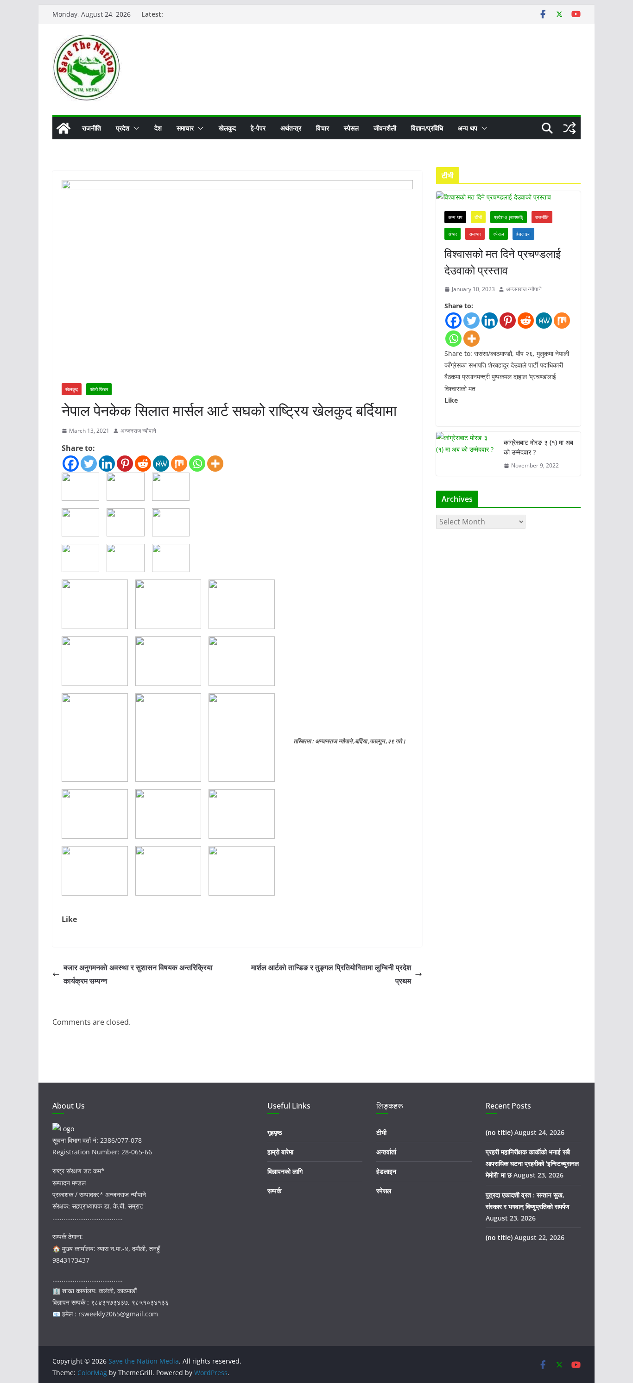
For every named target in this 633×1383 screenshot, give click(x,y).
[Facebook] (71, 463)
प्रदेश (122, 128)
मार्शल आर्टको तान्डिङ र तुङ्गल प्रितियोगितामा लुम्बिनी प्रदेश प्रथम (331, 974)
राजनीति (91, 128)
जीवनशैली (384, 128)
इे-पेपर (258, 128)
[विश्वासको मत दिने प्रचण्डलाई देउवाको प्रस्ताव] (508, 197)
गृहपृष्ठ (274, 1132)
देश (158, 128)
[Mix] (179, 463)
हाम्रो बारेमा (280, 1151)
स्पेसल (351, 128)
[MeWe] (161, 463)
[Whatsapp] (197, 463)
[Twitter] (89, 463)
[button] (134, 128)
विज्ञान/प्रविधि (427, 128)
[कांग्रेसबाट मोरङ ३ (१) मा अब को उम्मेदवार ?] (466, 454)
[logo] (63, 1128)
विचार (322, 128)
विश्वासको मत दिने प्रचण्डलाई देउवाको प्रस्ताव (502, 262)
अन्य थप (467, 128)
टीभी (478, 217)
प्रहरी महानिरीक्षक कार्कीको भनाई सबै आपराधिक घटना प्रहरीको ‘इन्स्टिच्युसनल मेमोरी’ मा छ (532, 1163)
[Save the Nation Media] (63, 128)
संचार (452, 233)
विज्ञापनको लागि (285, 1171)
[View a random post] (569, 128)
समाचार (185, 128)
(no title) (499, 1132)
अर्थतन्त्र (290, 128)
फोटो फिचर (99, 389)
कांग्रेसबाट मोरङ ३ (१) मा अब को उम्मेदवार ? (538, 447)
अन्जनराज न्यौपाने (138, 431)
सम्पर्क (274, 1190)
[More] (215, 463)
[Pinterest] (125, 463)
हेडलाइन (523, 233)
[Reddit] (143, 463)
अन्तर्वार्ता (386, 1151)
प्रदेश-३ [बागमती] (508, 217)
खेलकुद (227, 128)
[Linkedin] (107, 463)
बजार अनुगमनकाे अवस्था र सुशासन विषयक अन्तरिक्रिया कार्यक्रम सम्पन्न (138, 974)
